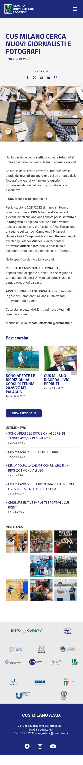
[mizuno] (67, 629)
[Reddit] (41, 77)
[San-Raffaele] (57, 661)
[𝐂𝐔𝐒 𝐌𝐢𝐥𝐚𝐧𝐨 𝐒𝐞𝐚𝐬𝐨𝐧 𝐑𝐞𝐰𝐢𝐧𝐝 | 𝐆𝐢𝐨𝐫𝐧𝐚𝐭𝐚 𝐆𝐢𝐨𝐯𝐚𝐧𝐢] (41, 566)
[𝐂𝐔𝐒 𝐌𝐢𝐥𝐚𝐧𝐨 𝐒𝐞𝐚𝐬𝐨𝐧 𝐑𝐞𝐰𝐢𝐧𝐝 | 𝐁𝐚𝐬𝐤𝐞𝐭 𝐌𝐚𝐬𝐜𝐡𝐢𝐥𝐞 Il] (17, 541)
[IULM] (35, 660)
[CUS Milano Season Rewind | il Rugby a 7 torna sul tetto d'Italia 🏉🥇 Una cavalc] (65, 566)
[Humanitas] (74, 660)
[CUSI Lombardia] (64, 693)
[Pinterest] (55, 77)
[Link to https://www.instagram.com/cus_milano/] (40, 746)
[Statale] (16, 648)
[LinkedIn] (48, 77)
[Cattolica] (67, 647)
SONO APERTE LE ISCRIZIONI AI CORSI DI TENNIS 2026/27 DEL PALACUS (20, 384)
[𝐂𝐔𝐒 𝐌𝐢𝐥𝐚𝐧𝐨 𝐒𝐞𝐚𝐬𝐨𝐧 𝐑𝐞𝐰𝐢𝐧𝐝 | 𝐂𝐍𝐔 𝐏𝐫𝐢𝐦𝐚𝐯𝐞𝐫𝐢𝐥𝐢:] (41, 590)
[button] (9, 372)
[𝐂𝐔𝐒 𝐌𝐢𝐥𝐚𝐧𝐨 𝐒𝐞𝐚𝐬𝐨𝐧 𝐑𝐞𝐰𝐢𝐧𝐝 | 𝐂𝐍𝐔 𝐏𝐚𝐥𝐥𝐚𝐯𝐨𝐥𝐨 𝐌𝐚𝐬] (65, 541)
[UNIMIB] (41, 647)
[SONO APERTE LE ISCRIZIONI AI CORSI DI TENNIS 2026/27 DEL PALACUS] (22, 358)
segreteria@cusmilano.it (53, 733)
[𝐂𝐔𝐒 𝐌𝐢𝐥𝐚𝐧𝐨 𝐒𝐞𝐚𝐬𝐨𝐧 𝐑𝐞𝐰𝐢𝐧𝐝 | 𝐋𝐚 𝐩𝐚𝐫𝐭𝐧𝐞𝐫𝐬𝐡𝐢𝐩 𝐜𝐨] (65, 590)
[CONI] (68, 679)
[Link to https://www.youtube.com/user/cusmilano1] (53, 746)
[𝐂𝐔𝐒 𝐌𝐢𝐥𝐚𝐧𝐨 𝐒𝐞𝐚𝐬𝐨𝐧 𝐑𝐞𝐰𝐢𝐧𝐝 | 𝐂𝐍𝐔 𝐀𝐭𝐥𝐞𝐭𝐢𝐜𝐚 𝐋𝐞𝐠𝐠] (41, 541)
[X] (34, 77)
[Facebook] (27, 77)
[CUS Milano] (19, 5)
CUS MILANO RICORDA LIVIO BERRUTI (56, 380)
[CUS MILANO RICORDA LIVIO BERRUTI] (60, 358)
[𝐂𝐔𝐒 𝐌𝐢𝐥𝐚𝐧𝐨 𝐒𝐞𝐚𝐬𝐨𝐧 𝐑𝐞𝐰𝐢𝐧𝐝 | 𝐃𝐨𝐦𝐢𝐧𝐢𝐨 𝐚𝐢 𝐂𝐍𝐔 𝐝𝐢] (17, 590)
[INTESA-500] (26, 630)
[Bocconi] (13, 661)
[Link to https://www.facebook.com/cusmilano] (27, 746)
